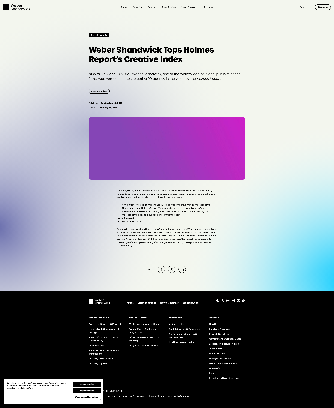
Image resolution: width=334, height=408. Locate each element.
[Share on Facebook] (161, 269)
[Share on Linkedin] (182, 269)
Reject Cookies (87, 390)
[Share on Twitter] (171, 269)
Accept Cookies (86, 384)
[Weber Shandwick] (99, 303)
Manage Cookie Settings (87, 397)
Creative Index (203, 190)
